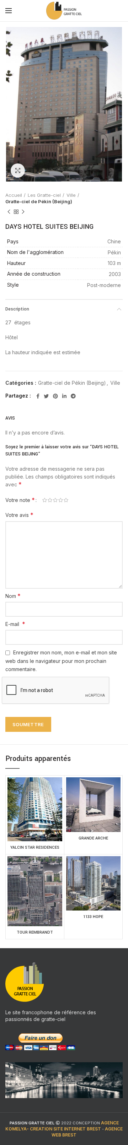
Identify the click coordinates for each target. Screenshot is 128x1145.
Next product (23, 211)
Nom (13, 595)
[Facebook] (38, 396)
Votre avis (19, 514)
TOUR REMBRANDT (35, 932)
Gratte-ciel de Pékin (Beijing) (38, 201)
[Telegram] (73, 396)
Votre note (20, 499)
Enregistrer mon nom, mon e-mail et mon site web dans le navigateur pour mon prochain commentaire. (61, 660)
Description (17, 309)
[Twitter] (46, 396)
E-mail (15, 623)
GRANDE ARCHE (93, 838)
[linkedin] (64, 396)
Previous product (8, 211)
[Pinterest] (55, 396)
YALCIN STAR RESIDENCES (34, 847)
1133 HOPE (93, 916)
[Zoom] (18, 170)
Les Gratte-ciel (44, 195)
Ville (71, 195)
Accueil (13, 195)
